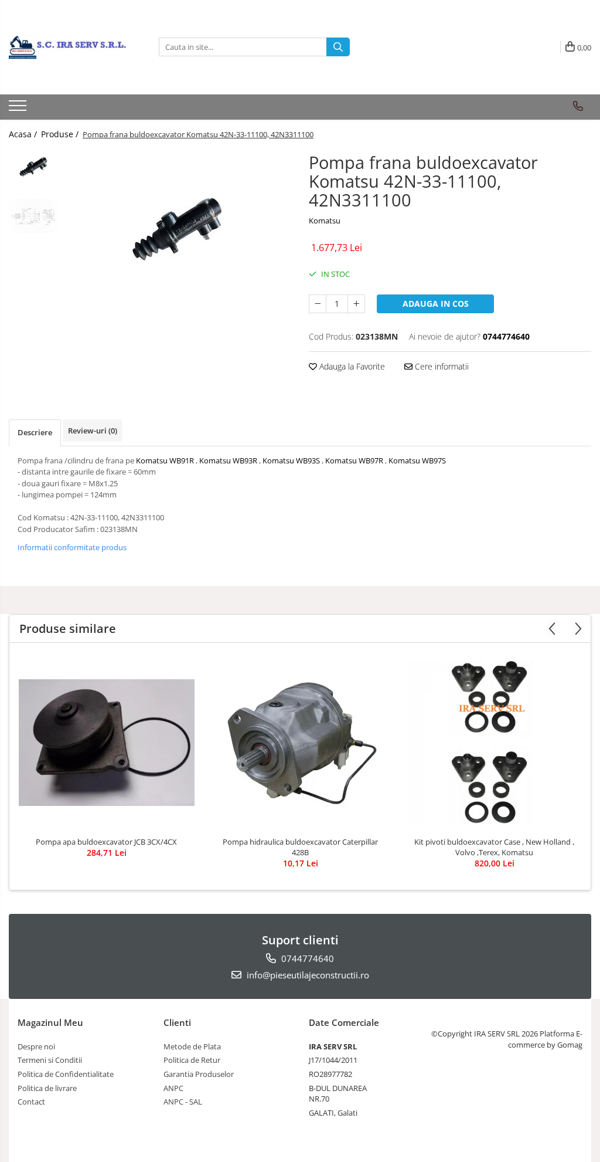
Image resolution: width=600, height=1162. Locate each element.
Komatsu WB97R (354, 460)
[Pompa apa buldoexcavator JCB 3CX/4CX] (107, 742)
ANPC (173, 1088)
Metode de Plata (192, 1046)
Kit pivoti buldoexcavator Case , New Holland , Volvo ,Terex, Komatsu (494, 847)
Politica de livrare (47, 1088)
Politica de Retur (191, 1060)
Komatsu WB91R (165, 460)
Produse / (61, 134)
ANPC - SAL (182, 1101)
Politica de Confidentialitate (66, 1074)
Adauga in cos (436, 303)
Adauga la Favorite (351, 366)
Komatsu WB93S (291, 460)
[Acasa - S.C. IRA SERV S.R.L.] (67, 47)
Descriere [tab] (35, 432)
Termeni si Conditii (50, 1060)
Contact (31, 1101)
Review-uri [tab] (92, 430)
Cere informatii (440, 366)
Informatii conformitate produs (72, 547)
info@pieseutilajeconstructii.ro (306, 975)
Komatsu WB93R (228, 460)
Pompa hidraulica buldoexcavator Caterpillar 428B (300, 847)
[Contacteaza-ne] (578, 106)
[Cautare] (338, 47)
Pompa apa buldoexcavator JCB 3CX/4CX (106, 841)
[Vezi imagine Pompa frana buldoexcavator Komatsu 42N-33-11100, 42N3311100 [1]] (33, 216)
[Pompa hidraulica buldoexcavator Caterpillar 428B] (300, 742)
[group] (177, 228)
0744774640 (306, 958)
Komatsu (324, 220)
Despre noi (36, 1046)
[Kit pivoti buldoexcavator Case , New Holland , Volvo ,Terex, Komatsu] (494, 742)
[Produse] (19, 109)
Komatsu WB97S (417, 460)
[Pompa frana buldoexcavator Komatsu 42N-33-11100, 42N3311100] (177, 228)
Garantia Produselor (198, 1074)
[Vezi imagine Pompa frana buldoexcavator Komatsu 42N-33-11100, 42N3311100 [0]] (33, 167)
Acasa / (24, 134)
